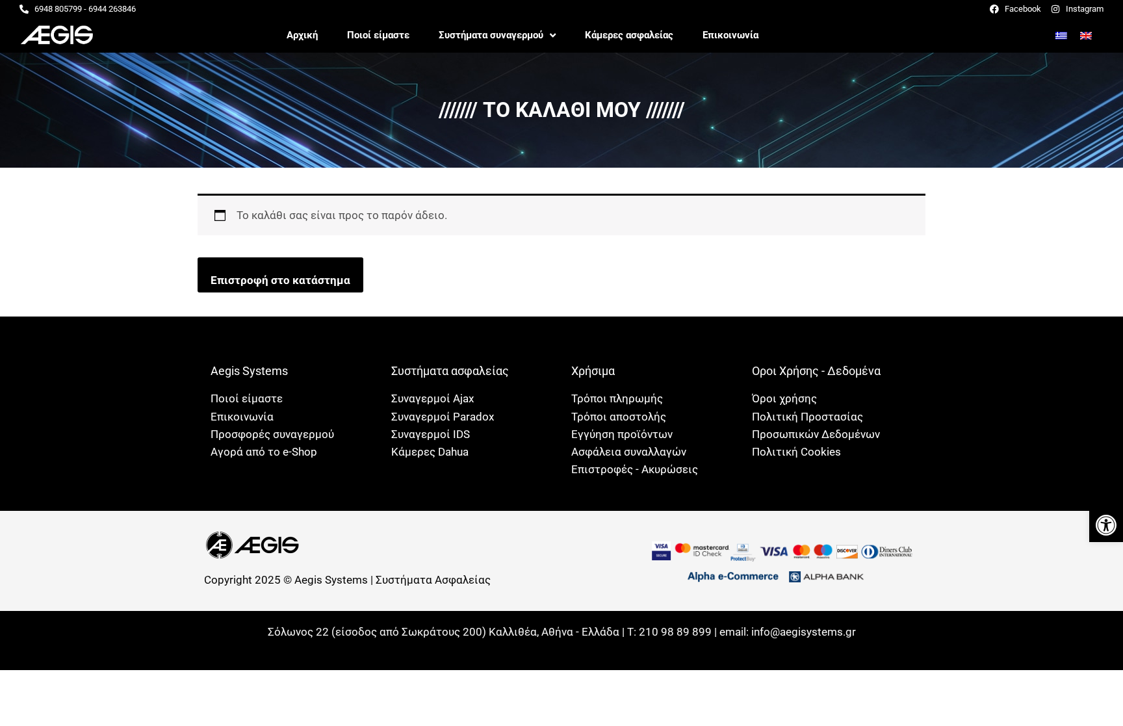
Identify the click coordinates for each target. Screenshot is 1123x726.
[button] (1106, 525)
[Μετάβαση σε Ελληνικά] (1061, 35)
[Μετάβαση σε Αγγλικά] (1086, 35)
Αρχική (302, 35)
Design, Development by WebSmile (562, 648)
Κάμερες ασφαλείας (629, 35)
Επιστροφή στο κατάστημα (280, 280)
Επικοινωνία (730, 35)
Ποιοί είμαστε (378, 35)
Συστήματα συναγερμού (491, 35)
